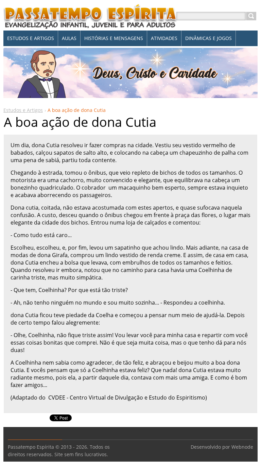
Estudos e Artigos (23, 110)
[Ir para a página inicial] (90, 24)
